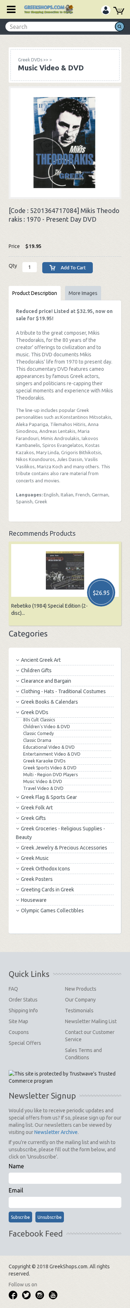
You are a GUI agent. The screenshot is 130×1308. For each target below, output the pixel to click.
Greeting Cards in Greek (47, 889)
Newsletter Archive (56, 1132)
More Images (83, 293)
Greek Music (35, 858)
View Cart (118, 12)
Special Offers (25, 1043)
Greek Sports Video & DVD (50, 767)
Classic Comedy (38, 733)
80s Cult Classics (39, 719)
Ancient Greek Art (41, 660)
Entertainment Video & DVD (52, 754)
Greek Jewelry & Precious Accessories (64, 848)
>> (33, 59)
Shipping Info (23, 1010)
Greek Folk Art (37, 808)
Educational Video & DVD (49, 747)
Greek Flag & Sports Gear (49, 797)
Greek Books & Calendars (49, 702)
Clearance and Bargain (46, 681)
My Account (105, 11)
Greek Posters (37, 879)
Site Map (18, 1021)
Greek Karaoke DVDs (44, 761)
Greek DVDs (34, 712)
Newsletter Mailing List (91, 1021)
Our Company (80, 1000)
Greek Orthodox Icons (45, 869)
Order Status (23, 1000)
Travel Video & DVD (43, 788)
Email (16, 1190)
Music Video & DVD (42, 781)
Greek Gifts (33, 818)
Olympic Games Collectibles (52, 910)
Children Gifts (36, 670)
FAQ (13, 989)
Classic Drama (37, 740)
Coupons (19, 1032)
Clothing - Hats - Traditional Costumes (63, 691)
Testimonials (79, 1010)
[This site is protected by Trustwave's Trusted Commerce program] (64, 1077)
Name (16, 1166)
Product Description (34, 293)
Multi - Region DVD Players (50, 774)
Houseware (34, 900)
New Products (80, 989)
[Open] (8, 9)
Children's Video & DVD (46, 726)
